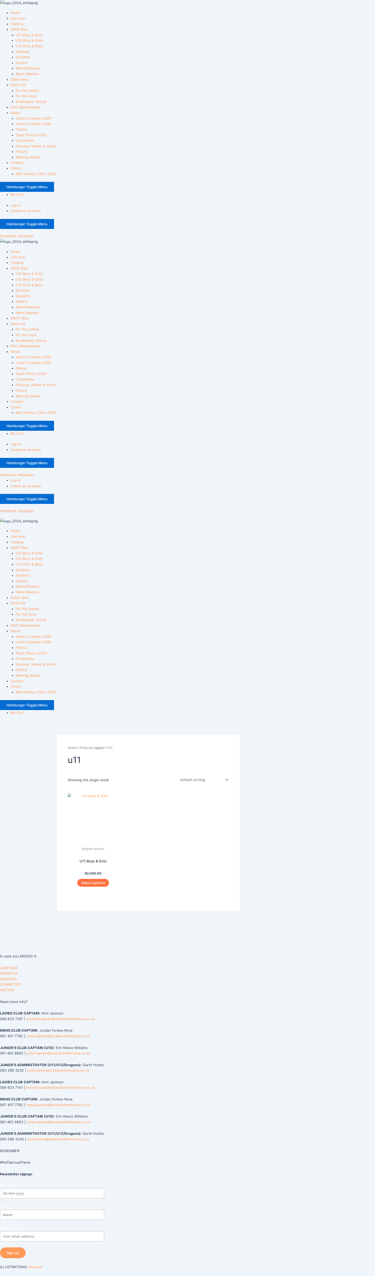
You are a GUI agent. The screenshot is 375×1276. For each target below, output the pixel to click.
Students (23, 57)
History (22, 151)
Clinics (15, 168)
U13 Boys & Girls (29, 40)
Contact (17, 162)
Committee (25, 140)
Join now (17, 18)
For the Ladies (27, 90)
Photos (21, 129)
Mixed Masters (28, 68)
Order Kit (17, 85)
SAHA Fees (19, 79)
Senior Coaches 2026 (33, 118)
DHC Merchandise (25, 107)
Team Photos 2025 (31, 135)
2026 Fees (19, 29)
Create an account (25, 211)
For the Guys (26, 96)
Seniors (22, 63)
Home (15, 12)
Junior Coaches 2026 (33, 124)
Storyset (35, 1267)
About (15, 112)
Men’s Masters (27, 74)
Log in (15, 205)
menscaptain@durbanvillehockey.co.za (58, 1036)
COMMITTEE (10, 984)
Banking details (28, 157)
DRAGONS (8, 979)
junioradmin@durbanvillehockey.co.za (58, 1070)
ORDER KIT (9, 973)
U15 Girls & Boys (29, 46)
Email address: (11, 1228)
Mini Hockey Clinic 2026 (36, 174)
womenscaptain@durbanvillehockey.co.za (60, 1019)
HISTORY (7, 990)
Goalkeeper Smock (31, 101)
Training (16, 24)
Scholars (23, 51)
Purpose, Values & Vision (36, 146)
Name (4, 1206)
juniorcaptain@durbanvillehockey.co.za (58, 1053)
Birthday (6, 1185)
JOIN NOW (9, 968)
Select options (93, 883)
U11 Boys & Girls (29, 35)
